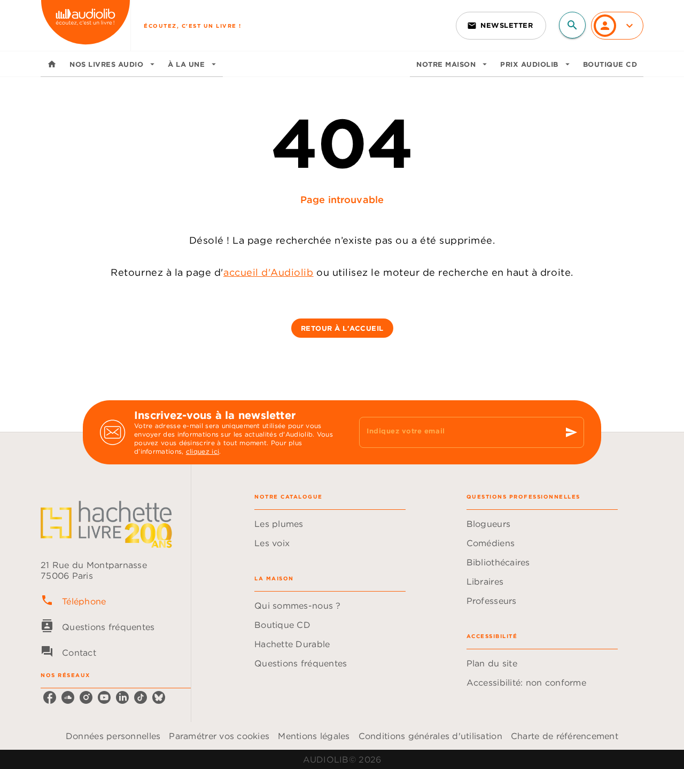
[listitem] (50, 697)
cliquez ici (202, 451)
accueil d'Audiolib (268, 272)
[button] (501, 26)
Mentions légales (313, 736)
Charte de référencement (564, 736)
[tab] (52, 64)
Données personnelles (113, 736)
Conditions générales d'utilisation (430, 736)
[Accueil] (85, 25)
